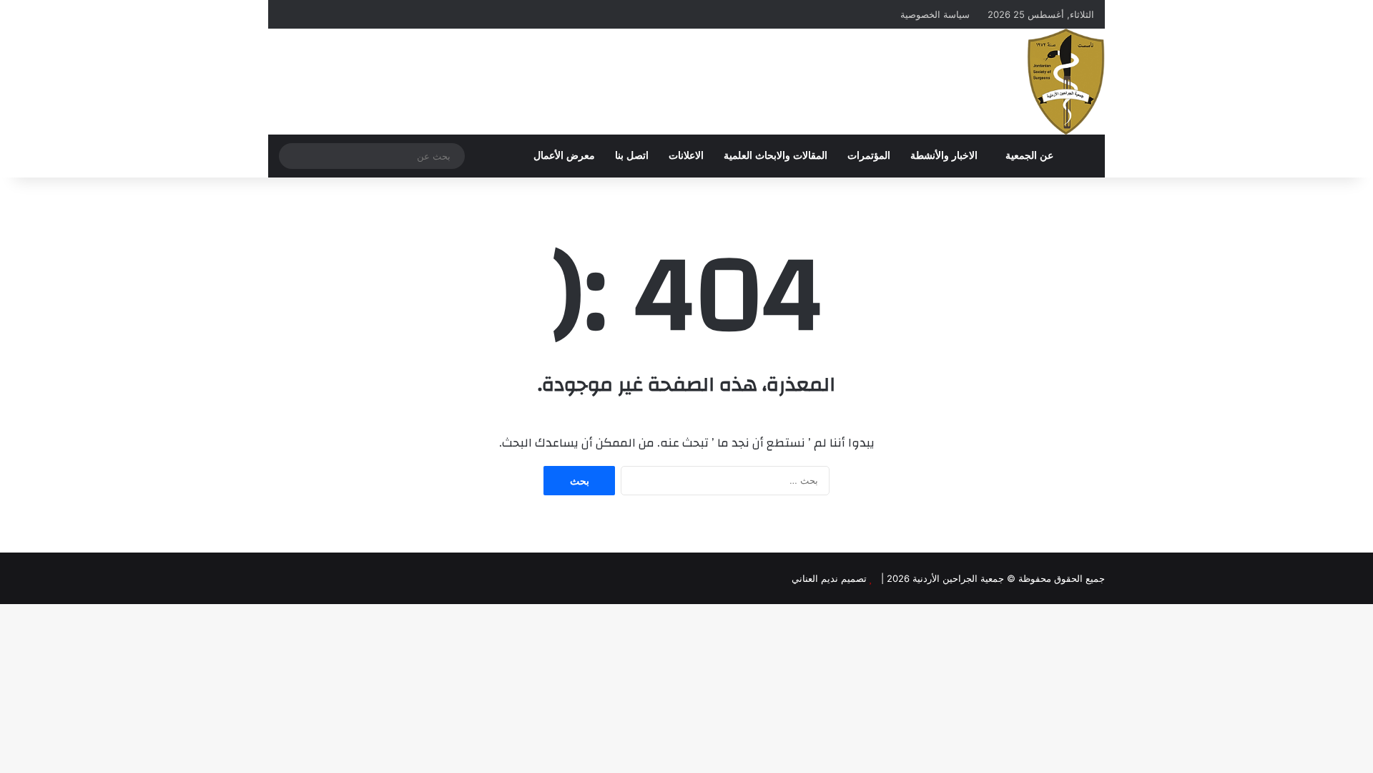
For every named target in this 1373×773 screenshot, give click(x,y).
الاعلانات (686, 155)
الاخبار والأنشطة (944, 155)
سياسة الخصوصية (935, 14)
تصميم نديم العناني (829, 578)
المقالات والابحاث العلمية (775, 155)
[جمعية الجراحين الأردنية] (1066, 81)
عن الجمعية (1029, 155)
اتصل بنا (632, 155)
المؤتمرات (868, 155)
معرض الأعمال (564, 155)
